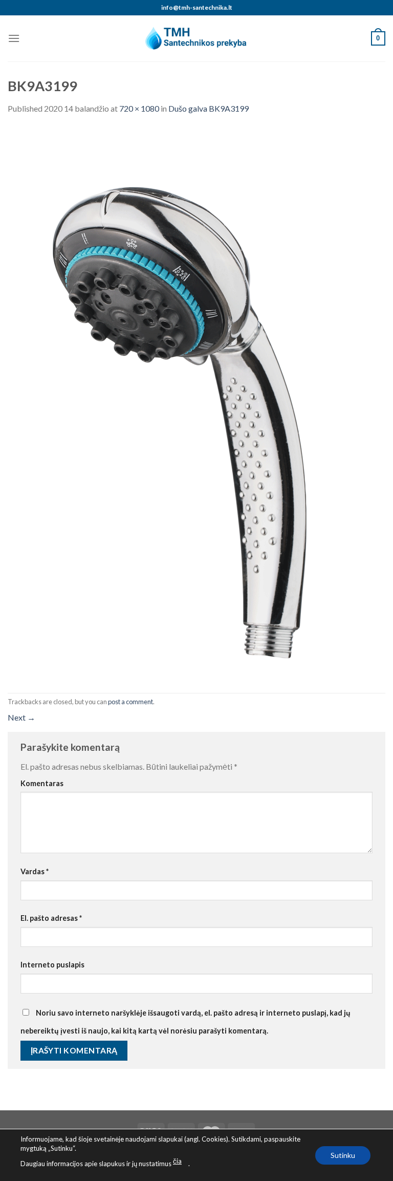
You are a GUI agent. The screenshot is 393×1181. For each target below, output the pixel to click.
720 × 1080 (139, 108)
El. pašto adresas (51, 918)
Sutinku (343, 1154)
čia (177, 1161)
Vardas (34, 871)
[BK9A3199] (192, 403)
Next (21, 717)
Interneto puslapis (52, 964)
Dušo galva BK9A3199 (208, 108)
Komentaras (41, 783)
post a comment (130, 702)
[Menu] (14, 38)
